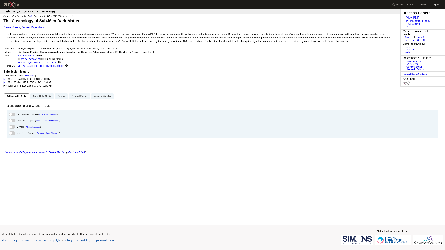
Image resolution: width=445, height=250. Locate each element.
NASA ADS (412, 64)
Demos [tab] (61, 96)
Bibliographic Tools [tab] (16, 96)
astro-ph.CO (412, 49)
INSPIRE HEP (413, 61)
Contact (26, 240)
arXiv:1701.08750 (26, 55)
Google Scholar (414, 66)
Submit (411, 4)
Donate (422, 4)
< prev (407, 37)
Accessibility (83, 240)
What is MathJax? (76, 152)
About (5, 240)
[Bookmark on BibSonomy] (404, 83)
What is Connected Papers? (47, 121)
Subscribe (40, 240)
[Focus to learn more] (59, 62)
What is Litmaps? (33, 127)
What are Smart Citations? (48, 133)
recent (412, 40)
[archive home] (11, 4)
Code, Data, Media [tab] (42, 96)
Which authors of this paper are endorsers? (25, 152)
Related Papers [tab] (79, 96)
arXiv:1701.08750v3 (30, 59)
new (405, 40)
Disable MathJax (57, 152)
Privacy (68, 240)
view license (408, 27)
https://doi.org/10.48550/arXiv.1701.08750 (37, 62)
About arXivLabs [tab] (102, 96)
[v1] (5, 79)
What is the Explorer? (48, 114)
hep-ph (406, 52)
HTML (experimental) (419, 20)
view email (30, 75)
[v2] (5, 82)
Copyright (55, 240)
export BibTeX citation (416, 74)
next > (421, 37)
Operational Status (104, 240)
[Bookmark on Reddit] (408, 83)
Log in (436, 4)
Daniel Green (11, 27)
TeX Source (413, 23)
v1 (31, 16)
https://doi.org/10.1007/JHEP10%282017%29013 (41, 66)
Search (399, 4)
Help (15, 240)
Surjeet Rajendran (32, 27)
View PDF (412, 17)
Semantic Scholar (415, 69)
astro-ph (407, 47)
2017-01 (421, 40)
